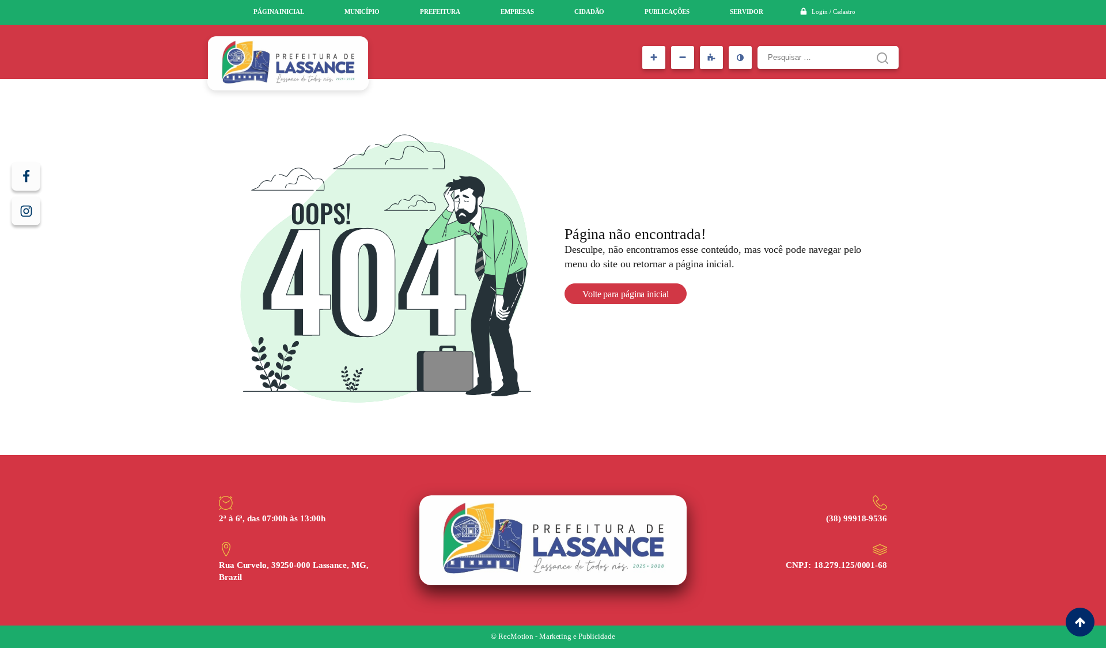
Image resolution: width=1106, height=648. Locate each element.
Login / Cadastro (833, 11)
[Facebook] (26, 176)
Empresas (517, 11)
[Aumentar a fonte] (653, 57)
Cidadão (589, 11)
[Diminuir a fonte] (682, 57)
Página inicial (278, 11)
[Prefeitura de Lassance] (288, 63)
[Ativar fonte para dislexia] (711, 57)
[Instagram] (26, 210)
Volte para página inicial (625, 294)
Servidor (746, 11)
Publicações (667, 11)
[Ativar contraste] (740, 57)
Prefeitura (440, 11)
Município (362, 11)
